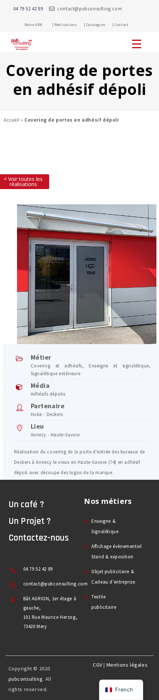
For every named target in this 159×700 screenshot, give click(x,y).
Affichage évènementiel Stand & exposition (116, 551)
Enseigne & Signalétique (104, 526)
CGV (97, 664)
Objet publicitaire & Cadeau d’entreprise (113, 576)
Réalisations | (69, 24)
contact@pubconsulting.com (89, 9)
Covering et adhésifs (56, 366)
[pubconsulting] (21, 50)
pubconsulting (26, 679)
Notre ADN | (39, 24)
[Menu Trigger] (136, 43)
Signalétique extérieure (56, 373)
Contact (121, 24)
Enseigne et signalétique (119, 366)
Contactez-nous (39, 538)
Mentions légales (127, 664)
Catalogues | (100, 24)
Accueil (11, 120)
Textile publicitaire (103, 602)
